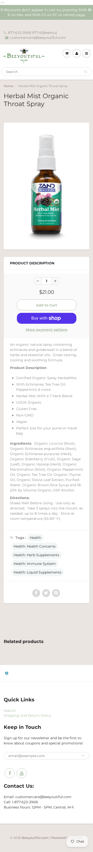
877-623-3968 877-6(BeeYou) (32, 32)
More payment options (46, 329)
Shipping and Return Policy (27, 715)
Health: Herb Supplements (36, 555)
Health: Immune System (35, 563)
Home (8, 86)
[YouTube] (22, 773)
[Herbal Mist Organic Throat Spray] (46, 185)
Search (10, 710)
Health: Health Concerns (35, 546)
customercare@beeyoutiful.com (38, 37)
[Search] (85, 72)
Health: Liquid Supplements (38, 572)
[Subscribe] (83, 756)
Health (35, 537)
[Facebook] (10, 773)
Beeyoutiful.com (35, 838)
